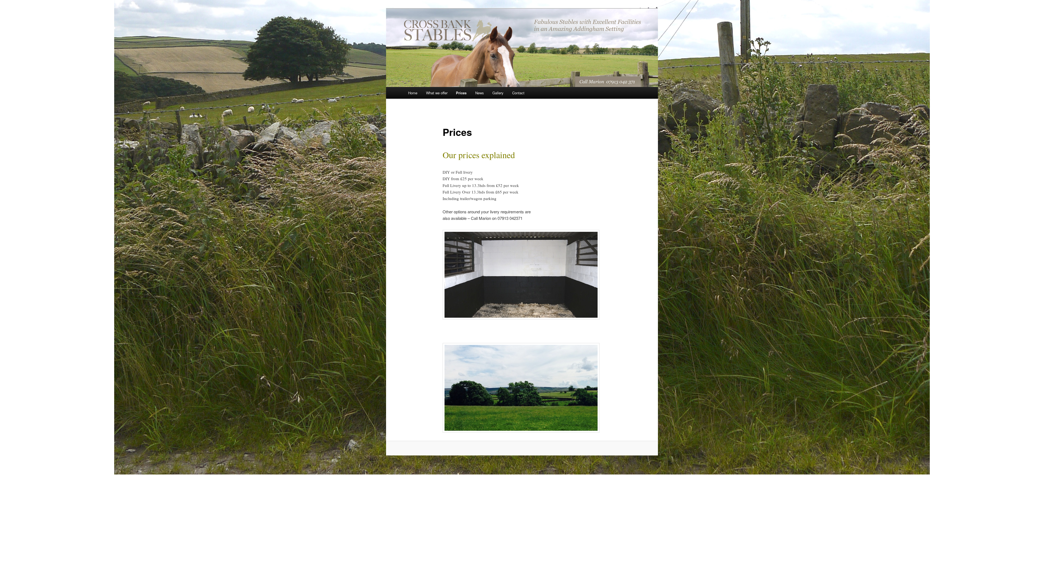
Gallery (498, 92)
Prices (461, 92)
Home (412, 92)
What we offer (437, 92)
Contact (518, 92)
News (479, 92)
